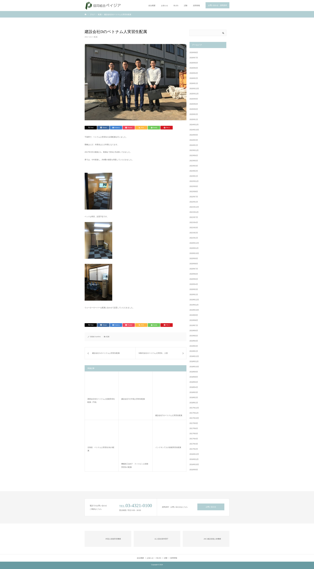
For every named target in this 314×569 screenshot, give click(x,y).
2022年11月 (194, 181)
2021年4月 (194, 222)
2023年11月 (194, 150)
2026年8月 (194, 52)
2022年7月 (194, 197)
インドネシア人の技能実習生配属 (168, 447)
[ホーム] (85, 14)
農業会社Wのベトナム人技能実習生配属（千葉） (101, 400)
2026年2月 (194, 78)
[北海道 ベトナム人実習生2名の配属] (101, 433)
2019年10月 (194, 310)
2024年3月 (194, 140)
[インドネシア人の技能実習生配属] (169, 433)
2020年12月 (194, 243)
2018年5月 (194, 382)
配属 (95, 37)
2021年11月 (194, 212)
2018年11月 (194, 361)
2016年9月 (194, 470)
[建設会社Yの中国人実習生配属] (135, 384)
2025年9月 (194, 99)
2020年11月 (194, 248)
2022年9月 (194, 186)
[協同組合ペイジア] (103, 5)
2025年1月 (194, 119)
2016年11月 (194, 459)
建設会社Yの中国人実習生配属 (133, 399)
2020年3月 (194, 289)
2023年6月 (194, 155)
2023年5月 (194, 161)
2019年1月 (194, 351)
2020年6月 (194, 274)
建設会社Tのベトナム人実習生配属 (168, 415)
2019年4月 (194, 341)
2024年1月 (194, 145)
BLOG (176, 5)
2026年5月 (194, 68)
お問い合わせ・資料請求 (217, 5)
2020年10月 (194, 253)
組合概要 (152, 5)
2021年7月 (194, 217)
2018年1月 (194, 403)
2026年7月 (194, 58)
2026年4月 (194, 73)
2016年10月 (194, 464)
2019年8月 (194, 320)
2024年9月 (194, 135)
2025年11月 (194, 94)
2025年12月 (194, 89)
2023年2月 (194, 171)
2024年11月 (194, 125)
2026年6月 (194, 63)
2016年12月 (194, 454)
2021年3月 (194, 228)
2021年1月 (194, 238)
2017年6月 (194, 428)
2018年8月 (194, 377)
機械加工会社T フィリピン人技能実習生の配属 (134, 465)
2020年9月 (194, 258)
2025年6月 (194, 104)
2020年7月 (194, 269)
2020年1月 (194, 294)
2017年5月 (194, 434)
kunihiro (98, 337)
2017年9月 (194, 423)
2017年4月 (194, 439)
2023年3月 (194, 166)
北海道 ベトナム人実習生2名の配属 (100, 449)
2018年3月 (194, 392)
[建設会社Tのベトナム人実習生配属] (169, 393)
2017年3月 (194, 444)
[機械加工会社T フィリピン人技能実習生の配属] (135, 441)
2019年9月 (194, 315)
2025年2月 (194, 114)
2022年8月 (194, 191)
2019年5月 (194, 336)
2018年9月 (194, 372)
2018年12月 (194, 356)
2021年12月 (194, 207)
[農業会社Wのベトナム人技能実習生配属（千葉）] (101, 384)
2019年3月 (194, 346)
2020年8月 (194, 264)
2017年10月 (194, 418)
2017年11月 (194, 413)
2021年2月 (194, 233)
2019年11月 (194, 305)
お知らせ (164, 5)
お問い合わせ (211, 507)
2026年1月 (194, 83)
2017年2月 (194, 449)
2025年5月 (194, 109)
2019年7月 (194, 325)
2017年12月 (194, 408)
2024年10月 (194, 130)
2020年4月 (194, 284)
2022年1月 (194, 202)
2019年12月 (194, 300)
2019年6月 (194, 331)
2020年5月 (194, 279)
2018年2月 (194, 397)
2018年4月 (194, 387)
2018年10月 (194, 367)
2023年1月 (194, 176)
